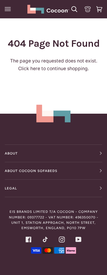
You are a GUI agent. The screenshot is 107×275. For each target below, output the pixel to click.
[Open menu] (8, 9)
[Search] (73, 9)
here (35, 68)
